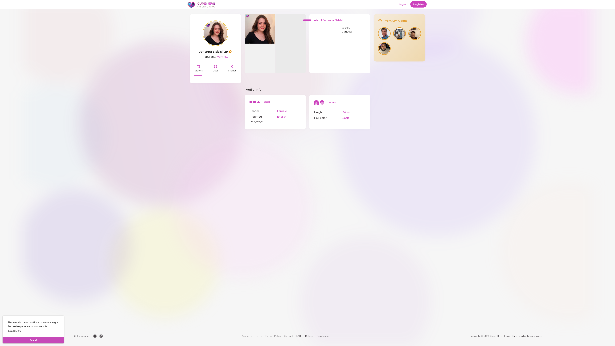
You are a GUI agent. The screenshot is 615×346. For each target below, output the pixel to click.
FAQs (299, 336)
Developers (322, 336)
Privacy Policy (273, 336)
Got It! (33, 340)
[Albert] (384, 33)
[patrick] (384, 48)
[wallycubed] (414, 33)
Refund (309, 336)
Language (83, 336)
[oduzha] (399, 33)
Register (418, 4)
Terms (258, 336)
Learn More (14, 330)
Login (402, 4)
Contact (288, 336)
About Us (247, 336)
